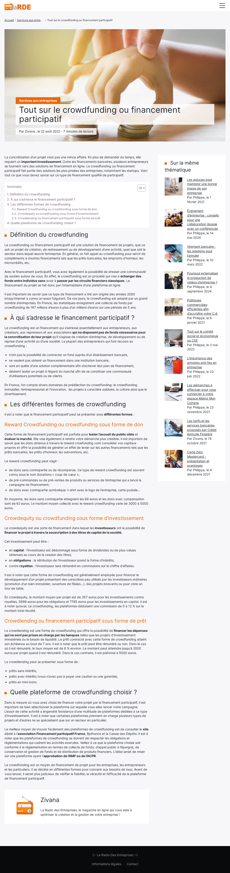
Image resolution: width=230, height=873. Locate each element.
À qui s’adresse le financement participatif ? (43, 199)
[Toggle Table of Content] (139, 188)
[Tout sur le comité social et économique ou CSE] (174, 338)
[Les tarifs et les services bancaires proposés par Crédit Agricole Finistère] (174, 428)
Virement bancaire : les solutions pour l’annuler (201, 251)
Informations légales (106, 864)
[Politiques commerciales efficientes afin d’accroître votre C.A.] (174, 307)
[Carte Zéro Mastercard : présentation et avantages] (174, 459)
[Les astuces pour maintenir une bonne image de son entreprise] (174, 186)
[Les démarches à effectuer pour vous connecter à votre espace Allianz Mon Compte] (174, 392)
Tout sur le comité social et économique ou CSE (202, 335)
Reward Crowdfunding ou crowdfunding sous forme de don (57, 209)
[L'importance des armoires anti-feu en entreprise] (174, 365)
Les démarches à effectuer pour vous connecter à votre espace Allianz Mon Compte (201, 394)
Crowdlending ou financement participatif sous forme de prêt (59, 218)
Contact (132, 864)
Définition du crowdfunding (30, 194)
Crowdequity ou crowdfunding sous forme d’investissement (58, 213)
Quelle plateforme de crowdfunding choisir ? (43, 223)
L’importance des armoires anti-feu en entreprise (202, 362)
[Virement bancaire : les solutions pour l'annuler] (174, 253)
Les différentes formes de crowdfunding (41, 204)
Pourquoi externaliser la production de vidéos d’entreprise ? (202, 277)
